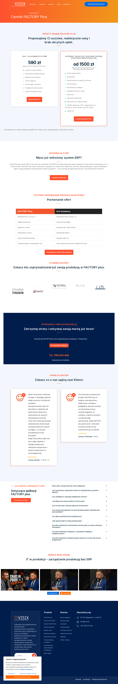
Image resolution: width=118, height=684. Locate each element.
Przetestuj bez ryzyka (59, 345)
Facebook (86, 679)
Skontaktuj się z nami (21, 500)
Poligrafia (63, 636)
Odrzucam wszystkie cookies (28, 673)
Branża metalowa (65, 617)
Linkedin (78, 679)
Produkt (32, 4)
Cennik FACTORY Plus (50, 624)
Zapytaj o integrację (59, 177)
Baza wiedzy (33, 13)
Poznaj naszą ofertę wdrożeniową (59, 252)
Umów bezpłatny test (84, 119)
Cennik (50, 4)
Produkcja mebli (64, 627)
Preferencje (11, 673)
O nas (59, 4)
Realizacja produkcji (49, 633)
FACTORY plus (48, 617)
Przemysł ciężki (64, 620)
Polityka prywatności (26, 669)
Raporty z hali (48, 630)
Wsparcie (66, 4)
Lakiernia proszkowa (66, 633)
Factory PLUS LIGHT (49, 620)
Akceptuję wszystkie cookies (22, 677)
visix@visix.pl (84, 621)
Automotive (63, 624)
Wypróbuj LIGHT (34, 99)
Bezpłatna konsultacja (96, 4)
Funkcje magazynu (49, 627)
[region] (22, 669)
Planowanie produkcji (50, 636)
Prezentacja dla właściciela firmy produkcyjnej (48, 648)
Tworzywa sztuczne (66, 630)
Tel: (59, 355)
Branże (41, 4)
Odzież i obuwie (65, 640)
